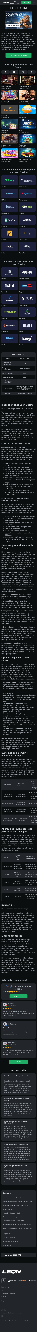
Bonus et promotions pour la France (14, 1217)
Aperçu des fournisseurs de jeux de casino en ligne (17, 1229)
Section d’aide (7, 1245)
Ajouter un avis (18, 996)
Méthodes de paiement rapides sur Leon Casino (18, 1201)
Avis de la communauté (10, 1241)
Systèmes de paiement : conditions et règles (17, 1224)
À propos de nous (8, 1209)
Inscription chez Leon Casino (12, 1213)
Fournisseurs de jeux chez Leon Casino (15, 1205)
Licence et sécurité (9, 1237)
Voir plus (18, 1061)
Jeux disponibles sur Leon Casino (13, 1198)
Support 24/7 (7, 1233)
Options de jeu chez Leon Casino (13, 1220)
